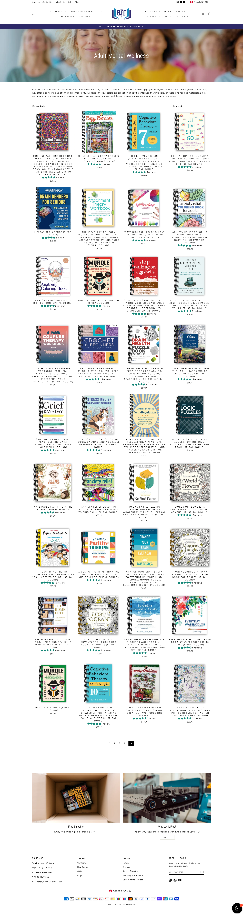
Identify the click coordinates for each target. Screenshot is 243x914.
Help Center (60, 2)
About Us (36, 2)
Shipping (127, 867)
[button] (49, 177)
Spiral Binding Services (133, 879)
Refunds (126, 863)
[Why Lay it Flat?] (167, 798)
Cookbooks (58, 11)
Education (152, 11)
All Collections (176, 16)
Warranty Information (133, 875)
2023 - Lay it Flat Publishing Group (121, 904)
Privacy (126, 858)
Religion (182, 11)
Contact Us (47, 2)
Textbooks (153, 16)
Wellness (85, 16)
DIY (100, 11)
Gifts (70, 2)
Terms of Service (130, 871)
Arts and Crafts (82, 11)
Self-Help (68, 16)
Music (168, 11)
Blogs (77, 2)
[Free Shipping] (76, 798)
